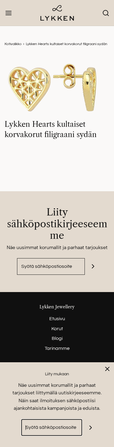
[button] (57, 87)
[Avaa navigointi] (8, 13)
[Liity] (93, 266)
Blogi (57, 338)
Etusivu (57, 318)
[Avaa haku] (105, 13)
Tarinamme (57, 348)
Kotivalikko (13, 44)
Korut (57, 328)
